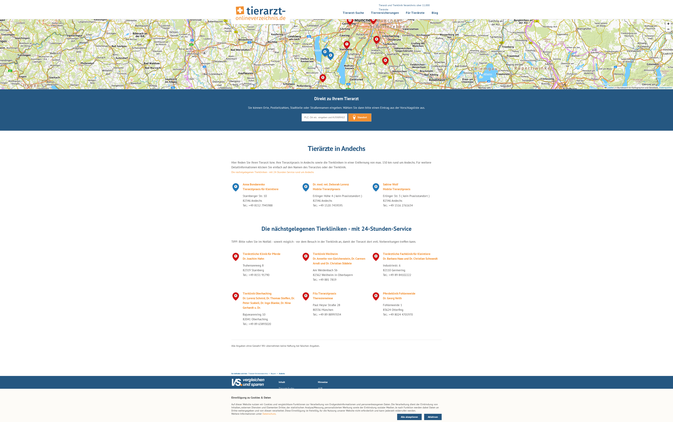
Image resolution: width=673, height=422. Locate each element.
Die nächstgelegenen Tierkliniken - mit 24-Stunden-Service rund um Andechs (272, 172)
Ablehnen (433, 416)
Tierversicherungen (385, 13)
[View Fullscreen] (668, 37)
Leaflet (610, 87)
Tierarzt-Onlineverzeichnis (258, 373)
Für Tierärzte (415, 13)
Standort (362, 117)
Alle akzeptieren (409, 416)
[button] (325, 52)
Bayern (273, 373)
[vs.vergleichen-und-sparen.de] (248, 385)
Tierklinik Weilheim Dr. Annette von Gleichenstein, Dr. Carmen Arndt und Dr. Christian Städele (339, 258)
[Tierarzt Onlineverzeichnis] (260, 21)
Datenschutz (269, 413)
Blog (435, 13)
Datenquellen (665, 87)
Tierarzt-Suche (353, 13)
